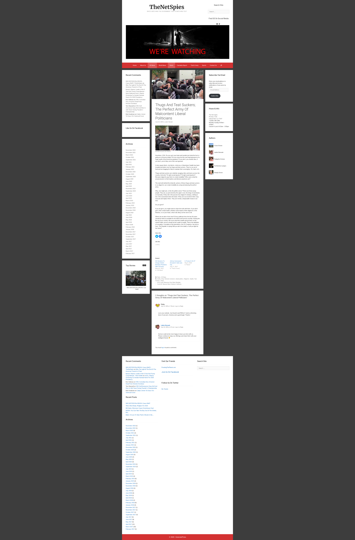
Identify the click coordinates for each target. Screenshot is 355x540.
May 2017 (129, 246)
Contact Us (213, 65)
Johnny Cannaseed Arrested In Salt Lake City (176, 262)
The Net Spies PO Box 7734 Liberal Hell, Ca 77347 (215, 116)
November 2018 (130, 210)
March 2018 (129, 224)
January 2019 (130, 205)
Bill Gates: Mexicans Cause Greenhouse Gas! (140, 408)
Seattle (192, 279)
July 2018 (129, 215)
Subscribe (214, 96)
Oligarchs (186, 279)
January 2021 (130, 169)
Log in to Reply (179, 306)
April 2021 (129, 164)
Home (135, 65)
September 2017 (131, 239)
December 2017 (130, 232)
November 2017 (130, 234)
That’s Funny (194, 65)
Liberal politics (179, 279)
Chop (162, 279)
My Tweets (165, 389)
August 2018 (129, 212)
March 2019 (129, 200)
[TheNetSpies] (177, 42)
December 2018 (130, 208)
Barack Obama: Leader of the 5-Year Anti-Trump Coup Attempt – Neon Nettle (135, 91)
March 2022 (129, 155)
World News (162, 65)
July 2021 (129, 162)
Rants (171, 65)
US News (152, 65)
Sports (204, 65)
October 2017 (130, 236)
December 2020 (130, 172)
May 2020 (129, 184)
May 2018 (129, 220)
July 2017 (129, 241)
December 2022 (130, 152)
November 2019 (130, 188)
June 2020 (129, 181)
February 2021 (130, 167)
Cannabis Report (182, 65)
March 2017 (129, 251)
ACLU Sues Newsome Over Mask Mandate (168, 282)
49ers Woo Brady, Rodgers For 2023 (137, 406)
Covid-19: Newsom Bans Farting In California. (169, 284)
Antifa (158, 279)
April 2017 (129, 248)
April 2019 (129, 198)
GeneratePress (181, 537)
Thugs (162, 280)
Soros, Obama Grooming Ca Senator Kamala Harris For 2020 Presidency (135, 95)
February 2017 (130, 253)
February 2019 (130, 203)
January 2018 (130, 229)
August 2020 (129, 179)
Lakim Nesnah (165, 325)
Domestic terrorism (170, 279)
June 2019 (129, 196)
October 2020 (130, 174)
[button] (145, 265)
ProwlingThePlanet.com (169, 367)
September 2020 (131, 176)
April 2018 (129, 222)
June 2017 (129, 244)
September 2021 (131, 159)
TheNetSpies (166, 7)
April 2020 (129, 186)
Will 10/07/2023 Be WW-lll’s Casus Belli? (137, 288)
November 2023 (130, 150)
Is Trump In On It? (190, 261)
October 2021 (130, 157)
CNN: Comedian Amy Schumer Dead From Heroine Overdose (135, 101)
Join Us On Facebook (170, 372)
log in (163, 347)
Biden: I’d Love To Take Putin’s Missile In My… (140, 415)
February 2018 (130, 227)
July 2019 (129, 193)
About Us (143, 65)
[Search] (221, 65)
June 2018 (129, 217)
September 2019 (131, 191)
